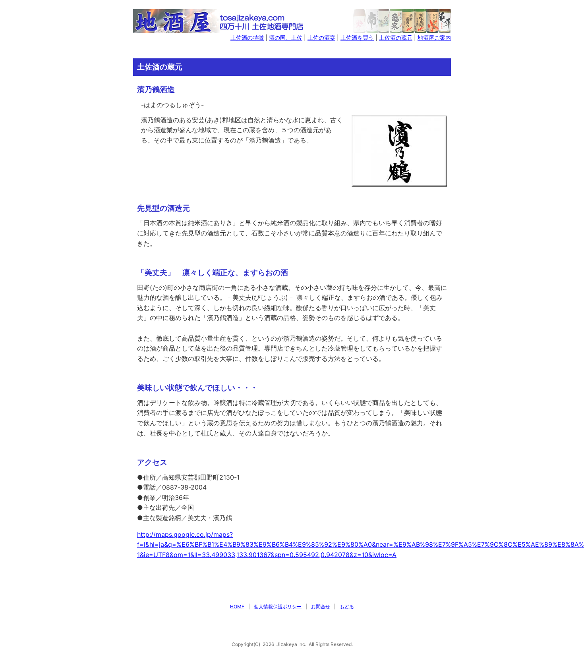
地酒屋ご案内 (434, 37)
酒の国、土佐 (285, 37)
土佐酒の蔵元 (395, 37)
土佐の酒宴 (321, 37)
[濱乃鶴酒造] (399, 150)
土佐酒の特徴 (247, 37)
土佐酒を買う (357, 37)
